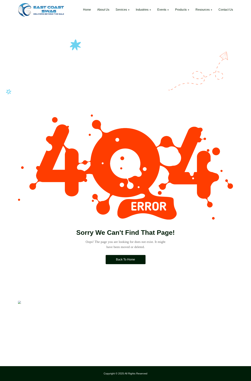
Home (87, 9)
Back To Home (125, 259)
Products (181, 9)
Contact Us (225, 9)
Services (121, 9)
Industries (142, 9)
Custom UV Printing (142, 326)
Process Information (88, 326)
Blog (76, 334)
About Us (103, 9)
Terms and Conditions (89, 350)
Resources (203, 9)
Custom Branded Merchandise (150, 334)
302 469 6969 (198, 318)
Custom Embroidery (142, 318)
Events (161, 9)
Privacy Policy (83, 342)
